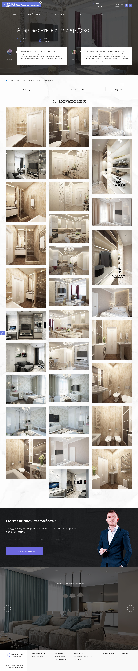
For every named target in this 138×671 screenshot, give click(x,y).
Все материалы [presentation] (28, 89)
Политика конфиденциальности (15, 667)
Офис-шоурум (78, 659)
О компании (104, 14)
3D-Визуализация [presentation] (78, 89)
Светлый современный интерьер (69, 583)
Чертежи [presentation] (118, 89)
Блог (75, 661)
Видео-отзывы (108, 654)
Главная (13, 14)
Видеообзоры (58, 661)
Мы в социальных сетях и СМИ (83, 656)
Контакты (124, 14)
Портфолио (83, 14)
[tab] (28, 89)
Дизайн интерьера (35, 14)
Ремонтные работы (60, 659)
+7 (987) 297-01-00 (116, 4)
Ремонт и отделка (60, 14)
